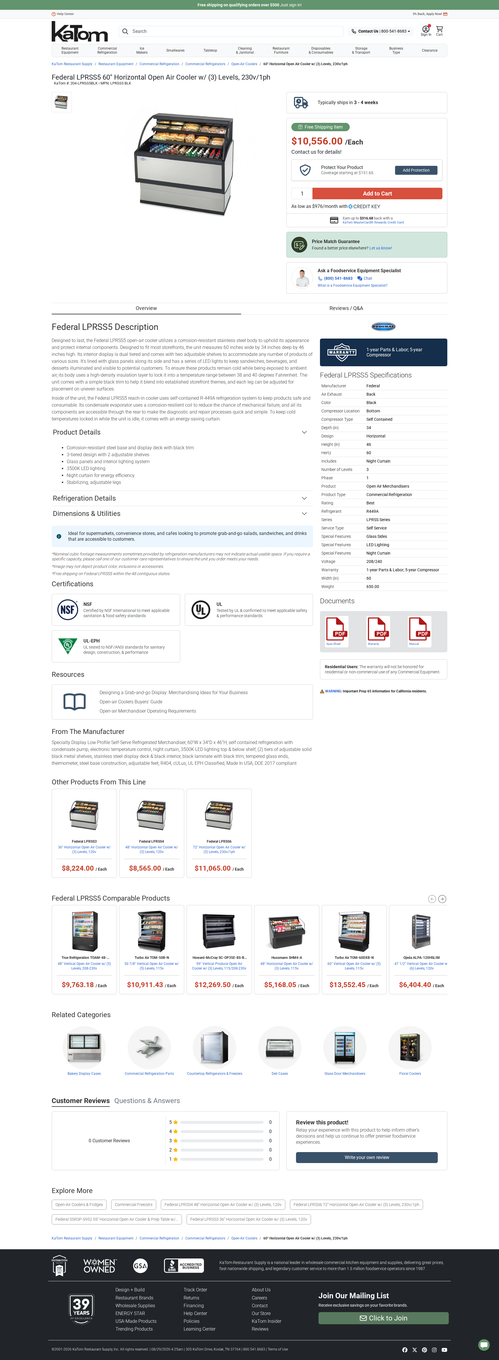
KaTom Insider (266, 1321)
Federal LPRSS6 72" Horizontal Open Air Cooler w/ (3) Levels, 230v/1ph (356, 1204)
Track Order (195, 1290)
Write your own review (367, 1157)
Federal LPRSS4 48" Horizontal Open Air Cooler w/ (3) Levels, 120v (223, 1204)
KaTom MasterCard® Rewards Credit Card (373, 222)
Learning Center (199, 1329)
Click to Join (388, 1318)
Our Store (261, 1313)
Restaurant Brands (134, 1298)
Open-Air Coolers (244, 64)
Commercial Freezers (133, 1204)
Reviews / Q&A (346, 308)
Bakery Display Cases (84, 1074)
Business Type (396, 50)
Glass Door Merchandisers (345, 1074)
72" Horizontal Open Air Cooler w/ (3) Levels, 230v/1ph (219, 849)
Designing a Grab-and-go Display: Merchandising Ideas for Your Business (174, 692)
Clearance (429, 50)
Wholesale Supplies (135, 1305)
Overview (146, 308)
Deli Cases (280, 1074)
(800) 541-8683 (338, 278)
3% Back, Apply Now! (427, 14)
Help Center (65, 14)
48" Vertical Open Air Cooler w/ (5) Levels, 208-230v (84, 966)
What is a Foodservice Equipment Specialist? (353, 285)
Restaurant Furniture (281, 50)
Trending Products (134, 1329)
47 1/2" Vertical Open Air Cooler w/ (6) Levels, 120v (421, 966)
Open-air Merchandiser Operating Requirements (148, 711)
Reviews (260, 1329)
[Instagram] (434, 1350)
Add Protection (416, 170)
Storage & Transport (361, 50)
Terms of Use (278, 1349)
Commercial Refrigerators (205, 64)
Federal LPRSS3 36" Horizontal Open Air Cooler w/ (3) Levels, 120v (248, 1219)
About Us (261, 1290)
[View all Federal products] (383, 326)
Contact (260, 1305)
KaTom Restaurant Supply (72, 64)
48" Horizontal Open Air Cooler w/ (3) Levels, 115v (286, 966)
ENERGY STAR (130, 1313)
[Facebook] (404, 1350)
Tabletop (210, 50)
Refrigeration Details (84, 498)
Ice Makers (142, 50)
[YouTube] (444, 1350)
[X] (414, 1350)
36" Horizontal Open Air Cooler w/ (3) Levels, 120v (84, 849)
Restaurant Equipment (70, 50)
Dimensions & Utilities (86, 514)
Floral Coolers (410, 1074)
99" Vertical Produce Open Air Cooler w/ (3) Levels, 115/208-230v (219, 966)
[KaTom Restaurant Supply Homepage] (80, 31)
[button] (426, 31)
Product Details (76, 432)
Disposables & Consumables (321, 50)
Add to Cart (377, 193)
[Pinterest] (424, 1350)
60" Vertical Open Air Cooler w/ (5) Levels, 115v (354, 966)
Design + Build (130, 1290)
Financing (194, 1305)
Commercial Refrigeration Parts (149, 1074)
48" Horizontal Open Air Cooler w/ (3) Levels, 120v (151, 849)
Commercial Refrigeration (107, 50)
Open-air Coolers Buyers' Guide (131, 702)
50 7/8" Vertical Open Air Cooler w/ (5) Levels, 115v (151, 966)
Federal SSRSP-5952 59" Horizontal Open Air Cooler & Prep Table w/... (116, 1219)
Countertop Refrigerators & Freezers (214, 1074)
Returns (191, 1298)
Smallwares (175, 50)
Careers (259, 1298)
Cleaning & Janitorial (245, 50)
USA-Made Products (136, 1321)
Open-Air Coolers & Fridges (79, 1204)
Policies (192, 1321)
